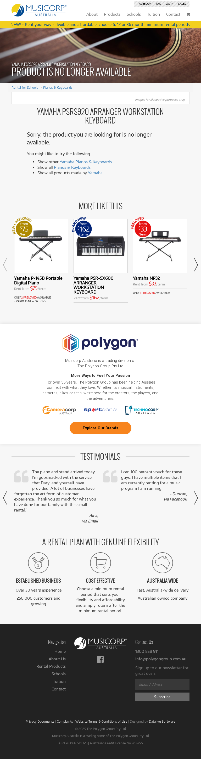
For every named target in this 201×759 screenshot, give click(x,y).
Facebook (144, 3)
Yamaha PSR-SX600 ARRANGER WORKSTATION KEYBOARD (94, 285)
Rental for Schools (25, 87)
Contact (59, 689)
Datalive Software (162, 721)
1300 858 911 (147, 651)
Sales (182, 3)
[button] (5, 264)
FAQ (158, 3)
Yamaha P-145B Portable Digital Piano (38, 280)
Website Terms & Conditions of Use (101, 721)
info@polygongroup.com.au (160, 658)
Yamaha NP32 (146, 278)
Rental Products (51, 666)
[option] (41, 261)
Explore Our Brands (100, 428)
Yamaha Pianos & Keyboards (86, 161)
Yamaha (95, 172)
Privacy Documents (40, 721)
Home (60, 651)
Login (170, 3)
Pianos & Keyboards (57, 87)
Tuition (59, 681)
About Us (57, 658)
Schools (59, 673)
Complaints (65, 721)
